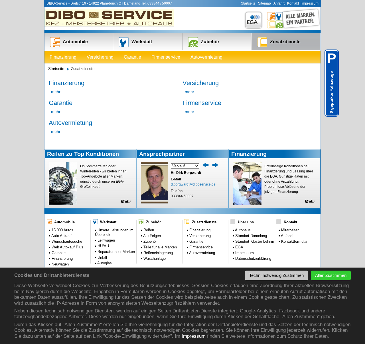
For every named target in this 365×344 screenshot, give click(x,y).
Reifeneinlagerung (157, 253)
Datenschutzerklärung (252, 258)
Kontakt (293, 3)
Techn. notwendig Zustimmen (276, 275)
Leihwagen (105, 240)
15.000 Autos (61, 230)
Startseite (248, 3)
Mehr (126, 201)
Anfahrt (279, 3)
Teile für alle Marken (159, 247)
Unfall (101, 257)
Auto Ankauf (61, 236)
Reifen (148, 230)
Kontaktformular (293, 241)
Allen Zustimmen (330, 275)
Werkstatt (141, 41)
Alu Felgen (151, 236)
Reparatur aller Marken (115, 252)
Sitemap (264, 3)
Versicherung (100, 57)
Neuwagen (59, 264)
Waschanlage (154, 258)
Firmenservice (165, 57)
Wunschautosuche (66, 241)
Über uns (246, 222)
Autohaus (242, 230)
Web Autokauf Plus (66, 247)
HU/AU (102, 246)
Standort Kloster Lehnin (254, 241)
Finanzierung (63, 57)
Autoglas (104, 263)
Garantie (132, 57)
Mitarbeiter (289, 230)
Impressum (194, 336)
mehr (55, 91)
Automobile (75, 41)
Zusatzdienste (285, 41)
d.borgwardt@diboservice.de (193, 184)
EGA (238, 247)
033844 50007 (182, 196)
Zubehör (210, 41)
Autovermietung (206, 57)
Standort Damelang (250, 236)
